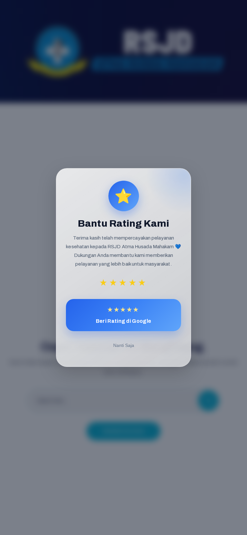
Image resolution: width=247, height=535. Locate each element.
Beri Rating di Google (123, 314)
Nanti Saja (123, 345)
